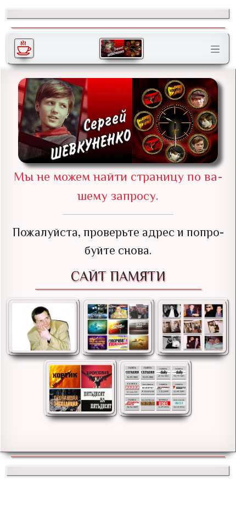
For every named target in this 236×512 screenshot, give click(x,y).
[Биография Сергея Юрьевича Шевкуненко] (43, 326)
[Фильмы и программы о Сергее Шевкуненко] (118, 326)
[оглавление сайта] (121, 48)
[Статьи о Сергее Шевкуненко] (155, 388)
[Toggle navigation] (215, 49)
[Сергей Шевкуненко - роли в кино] (80, 388)
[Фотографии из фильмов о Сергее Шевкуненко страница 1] (192, 326)
